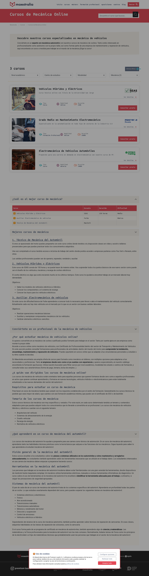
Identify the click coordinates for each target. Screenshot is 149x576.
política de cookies (72, 564)
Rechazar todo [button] (107, 559)
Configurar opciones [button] (107, 554)
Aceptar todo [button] (107, 563)
